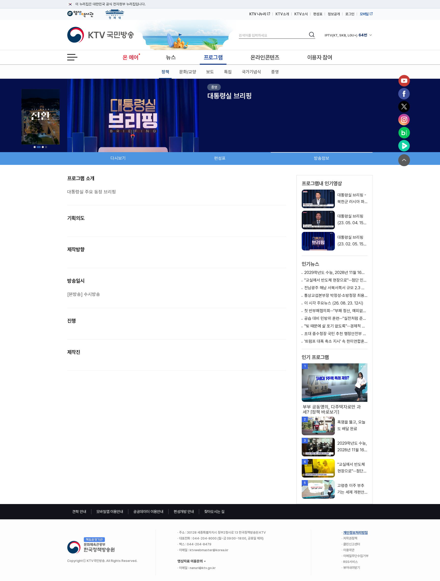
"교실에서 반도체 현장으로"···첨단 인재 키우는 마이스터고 (335, 280)
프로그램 (213, 57)
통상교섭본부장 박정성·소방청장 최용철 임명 (335, 295)
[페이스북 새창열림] (404, 94)
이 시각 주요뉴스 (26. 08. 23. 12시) (333, 303)
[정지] (46, 147)
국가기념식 (251, 71)
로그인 (349, 14)
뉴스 (170, 57)
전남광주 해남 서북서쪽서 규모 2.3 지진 (335, 287)
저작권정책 (350, 538)
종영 (275, 71)
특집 (228, 71)
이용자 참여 (319, 57)
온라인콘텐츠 (265, 57)
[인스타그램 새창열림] (404, 120)
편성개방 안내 (184, 511)
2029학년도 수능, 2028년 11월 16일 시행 (335, 272)
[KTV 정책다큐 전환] (40, 116)
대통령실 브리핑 (229, 95)
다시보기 (118, 158)
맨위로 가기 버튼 (404, 160)
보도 (210, 71)
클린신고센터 (351, 544)
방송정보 (321, 158)
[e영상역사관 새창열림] (80, 13)
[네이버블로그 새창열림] (404, 133)
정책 (165, 71)
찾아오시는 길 (214, 511)
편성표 (317, 14)
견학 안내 (79, 511)
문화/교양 (187, 71)
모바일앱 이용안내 (110, 511)
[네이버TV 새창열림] (404, 146)
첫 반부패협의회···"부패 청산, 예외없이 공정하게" (335, 310)
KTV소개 (282, 14)
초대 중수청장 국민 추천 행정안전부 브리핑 (335, 333)
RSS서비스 (350, 562)
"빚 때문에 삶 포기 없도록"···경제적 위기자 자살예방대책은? (335, 326)
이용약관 (348, 550)
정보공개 (334, 14)
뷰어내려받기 (351, 568)
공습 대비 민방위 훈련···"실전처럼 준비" (335, 318)
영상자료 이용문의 (190, 561)
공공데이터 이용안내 (148, 511)
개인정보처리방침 (355, 533)
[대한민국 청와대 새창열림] (115, 11)
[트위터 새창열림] (404, 107)
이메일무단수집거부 (355, 556)
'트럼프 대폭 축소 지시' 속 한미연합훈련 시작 (335, 341)
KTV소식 (301, 14)
